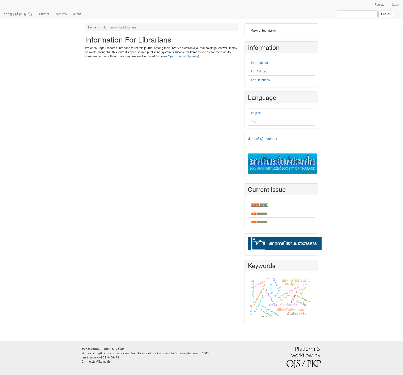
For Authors (259, 71)
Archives (61, 14)
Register (380, 4)
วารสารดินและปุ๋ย (18, 14)
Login (396, 4)
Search (386, 14)
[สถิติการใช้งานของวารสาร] (285, 243)
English (256, 113)
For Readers (259, 63)
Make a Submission (264, 30)
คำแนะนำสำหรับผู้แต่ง (262, 138)
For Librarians (260, 80)
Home (92, 27)
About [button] (77, 14)
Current (44, 14)
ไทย (253, 121)
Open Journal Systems (183, 56)
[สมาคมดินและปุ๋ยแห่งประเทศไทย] (282, 163)
